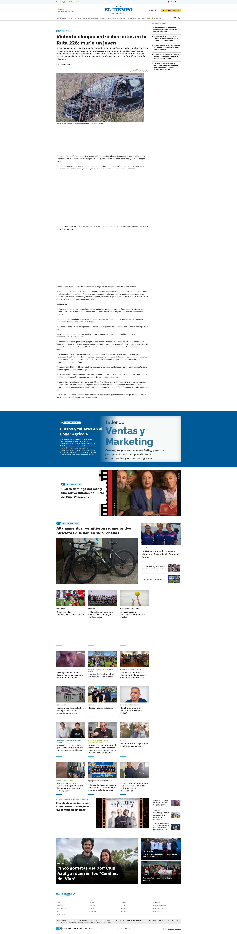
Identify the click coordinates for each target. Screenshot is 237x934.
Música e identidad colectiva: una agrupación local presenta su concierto (70, 710)
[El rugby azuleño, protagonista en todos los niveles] (134, 598)
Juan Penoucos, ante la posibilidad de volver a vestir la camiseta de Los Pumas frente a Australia (161, 827)
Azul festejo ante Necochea (152, 579)
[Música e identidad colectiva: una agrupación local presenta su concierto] (70, 694)
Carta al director (160, 905)
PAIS (139, 18)
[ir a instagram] (130, 928)
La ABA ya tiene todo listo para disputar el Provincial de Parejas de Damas (161, 554)
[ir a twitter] (121, 928)
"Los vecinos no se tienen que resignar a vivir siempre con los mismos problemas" (165, 29)
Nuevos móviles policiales (100, 708)
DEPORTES (86, 18)
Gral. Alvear (120, 2)
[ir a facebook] (117, 928)
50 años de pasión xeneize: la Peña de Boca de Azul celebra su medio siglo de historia (167, 47)
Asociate (171, 10)
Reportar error (159, 908)
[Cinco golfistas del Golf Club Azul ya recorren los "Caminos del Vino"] (97, 861)
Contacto (157, 911)
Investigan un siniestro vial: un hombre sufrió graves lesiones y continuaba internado (161, 803)
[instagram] (178, 2)
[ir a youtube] (126, 928)
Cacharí (111, 2)
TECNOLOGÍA (146, 18)
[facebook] (168, 2)
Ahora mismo (61, 18)
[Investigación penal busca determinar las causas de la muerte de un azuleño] (70, 659)
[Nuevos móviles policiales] (102, 694)
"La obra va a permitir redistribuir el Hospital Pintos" (131, 710)
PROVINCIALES (131, 18)
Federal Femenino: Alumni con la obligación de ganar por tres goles (100, 614)
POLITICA (122, 18)
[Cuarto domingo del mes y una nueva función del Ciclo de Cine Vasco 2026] (140, 493)
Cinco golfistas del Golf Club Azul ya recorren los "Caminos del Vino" (88, 873)
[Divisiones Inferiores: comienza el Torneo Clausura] (70, 598)
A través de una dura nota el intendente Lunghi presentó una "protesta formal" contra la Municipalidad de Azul (166, 66)
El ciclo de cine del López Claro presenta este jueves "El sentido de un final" (73, 806)
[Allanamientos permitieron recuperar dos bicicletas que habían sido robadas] (97, 561)
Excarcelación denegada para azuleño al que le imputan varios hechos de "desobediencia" (166, 38)
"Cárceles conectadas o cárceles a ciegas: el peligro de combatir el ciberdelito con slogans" (167, 56)
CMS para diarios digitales (173, 929)
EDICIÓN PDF (158, 18)
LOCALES (70, 18)
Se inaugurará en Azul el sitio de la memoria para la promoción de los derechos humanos (154, 568)
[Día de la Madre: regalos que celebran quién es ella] (134, 730)
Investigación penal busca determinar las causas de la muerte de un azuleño (69, 675)
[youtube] (175, 2)
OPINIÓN (103, 18)
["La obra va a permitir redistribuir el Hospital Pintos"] (134, 694)
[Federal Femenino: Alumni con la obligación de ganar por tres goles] (102, 598)
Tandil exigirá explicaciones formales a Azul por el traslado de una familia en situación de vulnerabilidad (161, 814)
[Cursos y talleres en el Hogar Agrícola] (140, 439)
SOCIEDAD (78, 18)
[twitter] (172, 2)
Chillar (129, 2)
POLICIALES (95, 18)
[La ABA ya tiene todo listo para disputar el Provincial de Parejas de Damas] (161, 534)
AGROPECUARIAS (112, 18)
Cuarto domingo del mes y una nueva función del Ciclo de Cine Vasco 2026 (82, 493)
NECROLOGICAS (61, 914)
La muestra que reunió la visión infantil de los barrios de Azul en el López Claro (133, 675)
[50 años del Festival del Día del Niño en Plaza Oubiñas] (102, 659)
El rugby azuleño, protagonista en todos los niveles (132, 614)
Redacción (158, 902)
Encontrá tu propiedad (72, 2)
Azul (105, 2)
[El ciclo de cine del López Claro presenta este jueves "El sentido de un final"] (122, 813)
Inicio (58, 902)
